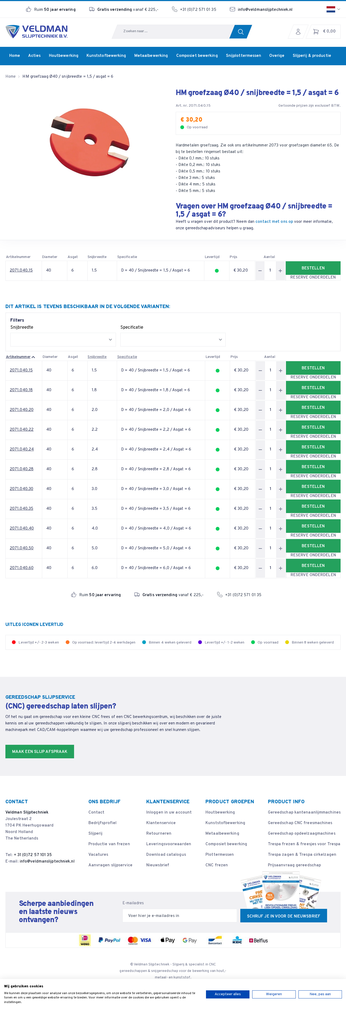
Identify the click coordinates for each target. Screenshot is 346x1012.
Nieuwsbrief (157, 865)
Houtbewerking (220, 812)
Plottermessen (219, 854)
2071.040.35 (21, 508)
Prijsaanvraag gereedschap (294, 865)
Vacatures (98, 854)
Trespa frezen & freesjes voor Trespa (304, 844)
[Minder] (260, 271)
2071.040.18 (21, 390)
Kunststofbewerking (225, 823)
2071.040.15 (21, 270)
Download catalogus (166, 854)
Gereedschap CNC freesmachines (300, 823)
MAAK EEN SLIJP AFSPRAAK (39, 752)
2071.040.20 (22, 410)
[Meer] (280, 271)
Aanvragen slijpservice (110, 865)
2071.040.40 (22, 528)
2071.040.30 (21, 489)
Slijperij (95, 833)
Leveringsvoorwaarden (168, 844)
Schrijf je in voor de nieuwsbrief (283, 916)
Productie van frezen (109, 844)
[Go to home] (36, 31)
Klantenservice (161, 823)
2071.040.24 (22, 449)
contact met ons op (274, 221)
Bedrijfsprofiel (102, 823)
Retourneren (158, 833)
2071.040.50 (22, 548)
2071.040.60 (22, 568)
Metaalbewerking (222, 833)
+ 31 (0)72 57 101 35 (33, 855)
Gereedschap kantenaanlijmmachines (304, 812)
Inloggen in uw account (169, 812)
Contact (96, 812)
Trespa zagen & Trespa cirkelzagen (302, 854)
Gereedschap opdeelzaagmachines (301, 833)
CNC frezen (216, 865)
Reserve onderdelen (313, 277)
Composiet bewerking (226, 844)
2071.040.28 (22, 469)
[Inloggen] (299, 32)
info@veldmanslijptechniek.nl (265, 9)
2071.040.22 (22, 429)
